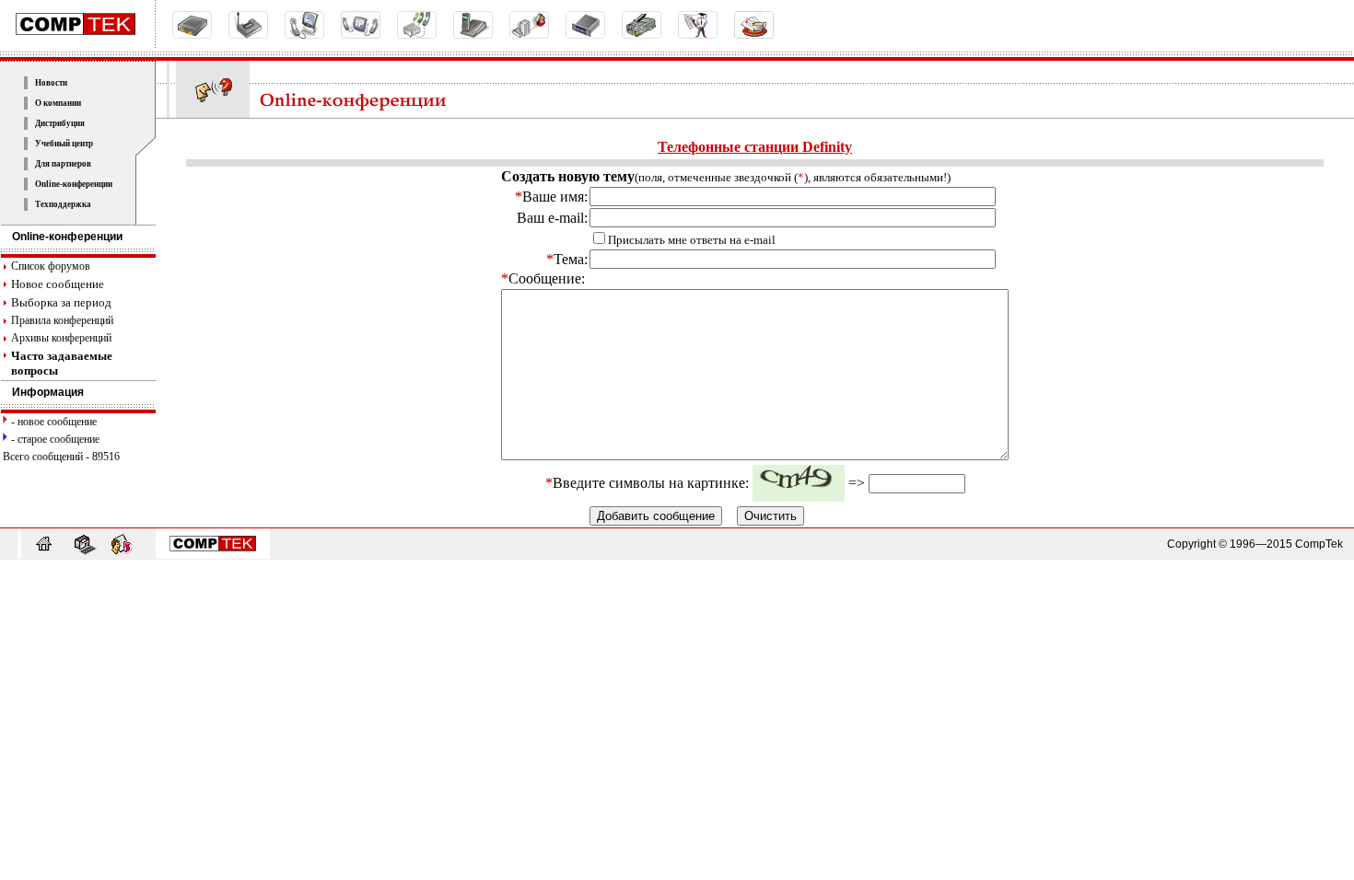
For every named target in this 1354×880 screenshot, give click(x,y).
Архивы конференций (61, 337)
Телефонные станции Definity (755, 147)
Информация (48, 392)
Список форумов (50, 266)
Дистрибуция (60, 123)
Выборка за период (61, 302)
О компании (58, 103)
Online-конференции (73, 184)
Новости (51, 82)
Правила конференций (62, 320)
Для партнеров (63, 163)
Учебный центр (64, 143)
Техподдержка (63, 204)
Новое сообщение (57, 284)
